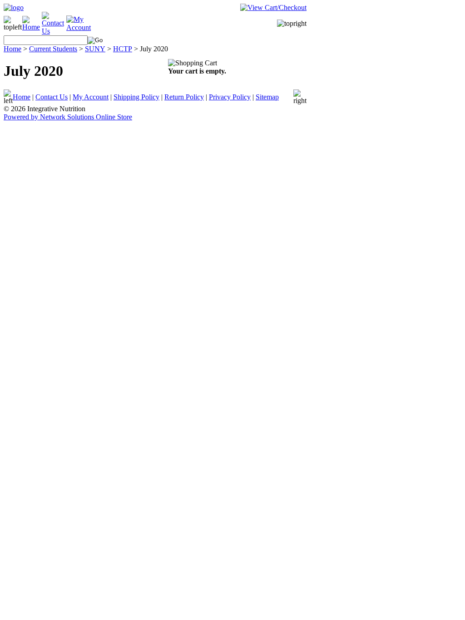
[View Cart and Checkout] (273, 7)
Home (12, 49)
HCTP (122, 49)
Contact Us (51, 97)
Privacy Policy (230, 97)
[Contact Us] (54, 31)
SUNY (95, 49)
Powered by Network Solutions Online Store (68, 117)
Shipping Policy (136, 97)
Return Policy (184, 97)
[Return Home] (14, 7)
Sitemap (267, 97)
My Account (91, 97)
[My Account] (79, 27)
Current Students (53, 49)
